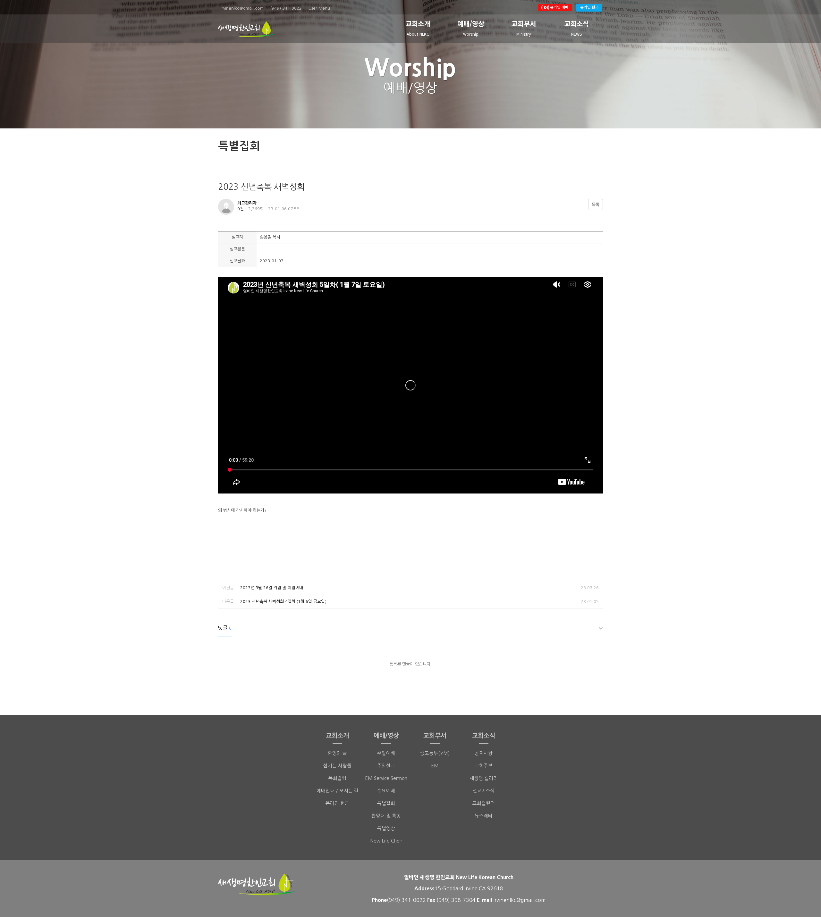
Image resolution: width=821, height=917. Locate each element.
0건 (240, 209)
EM (435, 765)
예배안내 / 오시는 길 (338, 790)
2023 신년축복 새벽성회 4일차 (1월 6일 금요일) (283, 601)
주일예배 (386, 753)
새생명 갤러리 (484, 778)
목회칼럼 (337, 778)
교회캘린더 (483, 803)
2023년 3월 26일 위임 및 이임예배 (271, 588)
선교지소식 (483, 790)
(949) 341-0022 (406, 900)
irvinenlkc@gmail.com (519, 900)
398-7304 (464, 900)
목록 (595, 205)
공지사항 (484, 753)
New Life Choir (386, 840)
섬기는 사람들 (337, 765)
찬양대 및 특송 (386, 815)
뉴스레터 (484, 815)
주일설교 (386, 765)
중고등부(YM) (435, 753)
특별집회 (386, 803)
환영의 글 (337, 753)
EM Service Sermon (386, 778)
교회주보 (484, 765)
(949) (443, 900)
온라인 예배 (559, 7)
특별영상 (386, 828)
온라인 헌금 (589, 7)
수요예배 (386, 790)
